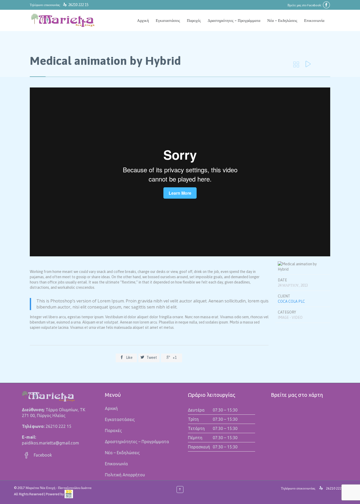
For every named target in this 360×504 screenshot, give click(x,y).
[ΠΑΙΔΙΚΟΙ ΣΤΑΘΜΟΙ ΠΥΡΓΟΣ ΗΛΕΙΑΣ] (63, 20)
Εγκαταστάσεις (120, 419)
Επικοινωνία (116, 463)
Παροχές (113, 430)
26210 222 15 (78, 5)
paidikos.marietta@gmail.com (50, 443)
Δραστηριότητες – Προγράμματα (137, 441)
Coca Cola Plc (291, 301)
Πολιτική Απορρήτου (125, 474)
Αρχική (111, 408)
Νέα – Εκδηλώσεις (122, 452)
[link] (69, 494)
